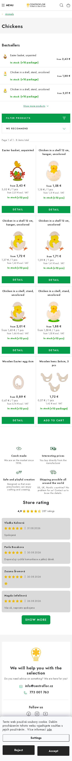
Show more (36, 620)
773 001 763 (39, 692)
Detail (18, 209)
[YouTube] (45, 714)
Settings (36, 738)
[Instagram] (37, 714)
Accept (53, 751)
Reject (18, 750)
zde (49, 729)
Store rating (36, 502)
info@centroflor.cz (39, 686)
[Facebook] (29, 714)
